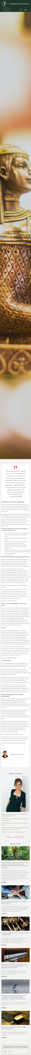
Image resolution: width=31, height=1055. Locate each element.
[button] (25, 10)
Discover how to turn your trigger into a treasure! (13, 1027)
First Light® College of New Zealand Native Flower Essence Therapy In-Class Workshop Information (14, 965)
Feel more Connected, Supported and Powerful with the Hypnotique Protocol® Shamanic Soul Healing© (14, 997)
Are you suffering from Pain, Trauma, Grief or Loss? (14, 902)
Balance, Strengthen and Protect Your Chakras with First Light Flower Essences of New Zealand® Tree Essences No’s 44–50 (15, 865)
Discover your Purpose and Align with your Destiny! (14, 933)
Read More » (4, 882)
